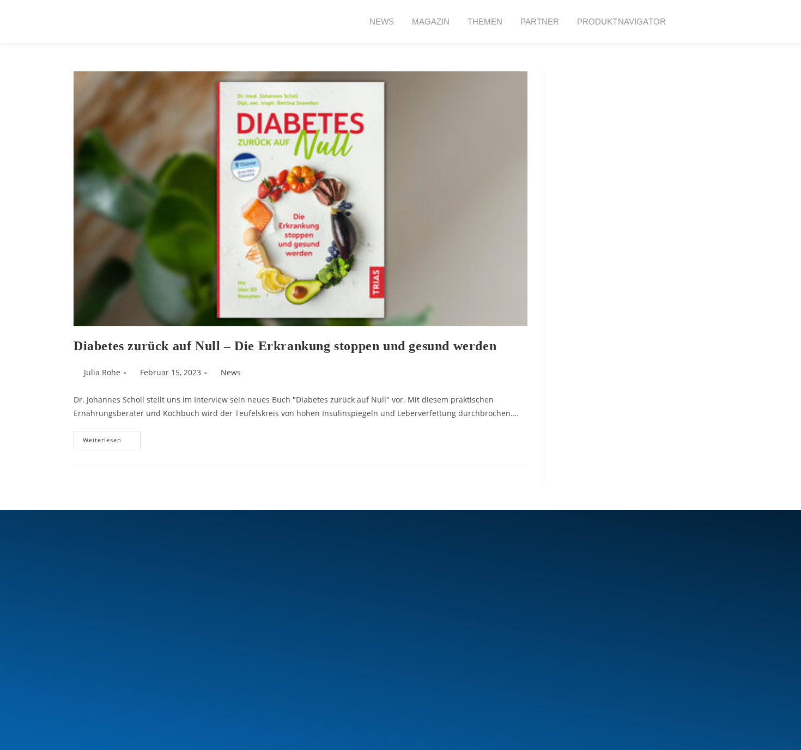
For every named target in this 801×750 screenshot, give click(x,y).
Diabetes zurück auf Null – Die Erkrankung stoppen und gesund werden (285, 346)
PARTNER (540, 21)
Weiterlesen (112, 437)
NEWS (382, 21)
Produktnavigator (621, 21)
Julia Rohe (102, 372)
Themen (485, 21)
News (231, 372)
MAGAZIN (431, 21)
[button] (694, 22)
